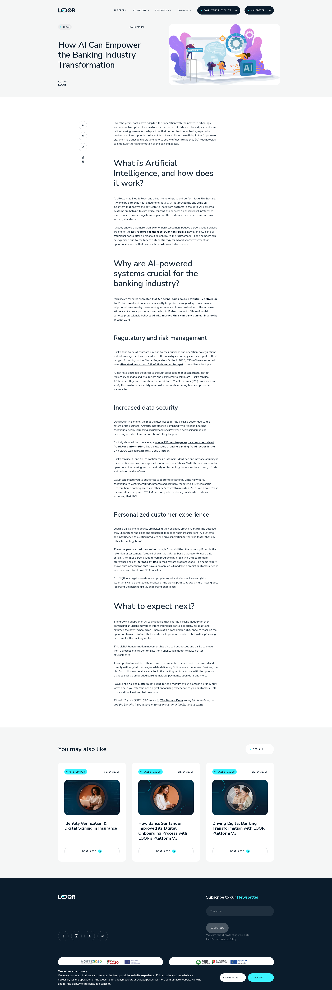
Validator (258, 10)
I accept (257, 977)
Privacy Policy (227, 939)
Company (183, 10)
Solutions (139, 10)
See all (258, 749)
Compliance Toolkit (217, 10)
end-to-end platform (136, 684)
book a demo (133, 692)
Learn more (231, 977)
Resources (162, 10)
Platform (120, 10)
